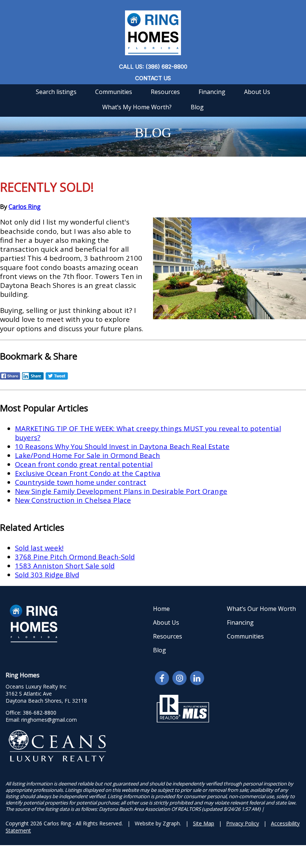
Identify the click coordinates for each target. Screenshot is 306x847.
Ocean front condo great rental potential (84, 464)
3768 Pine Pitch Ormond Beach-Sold (75, 556)
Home (161, 609)
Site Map (203, 823)
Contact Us (153, 78)
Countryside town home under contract (80, 482)
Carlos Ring (25, 207)
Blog (197, 107)
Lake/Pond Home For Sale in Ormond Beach (87, 455)
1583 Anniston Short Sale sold (65, 565)
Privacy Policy (242, 823)
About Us (257, 92)
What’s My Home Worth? (137, 107)
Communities (113, 92)
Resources (165, 92)
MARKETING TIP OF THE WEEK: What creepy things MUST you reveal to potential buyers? (148, 433)
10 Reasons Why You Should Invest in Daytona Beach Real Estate (122, 446)
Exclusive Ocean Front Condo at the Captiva (87, 473)
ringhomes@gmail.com (49, 719)
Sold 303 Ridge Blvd (47, 574)
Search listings (56, 92)
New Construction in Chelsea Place (73, 500)
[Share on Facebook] (10, 378)
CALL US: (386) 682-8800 (153, 66)
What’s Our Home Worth (261, 609)
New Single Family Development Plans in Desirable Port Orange (121, 491)
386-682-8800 (39, 712)
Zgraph (171, 823)
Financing (212, 92)
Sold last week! (39, 547)
